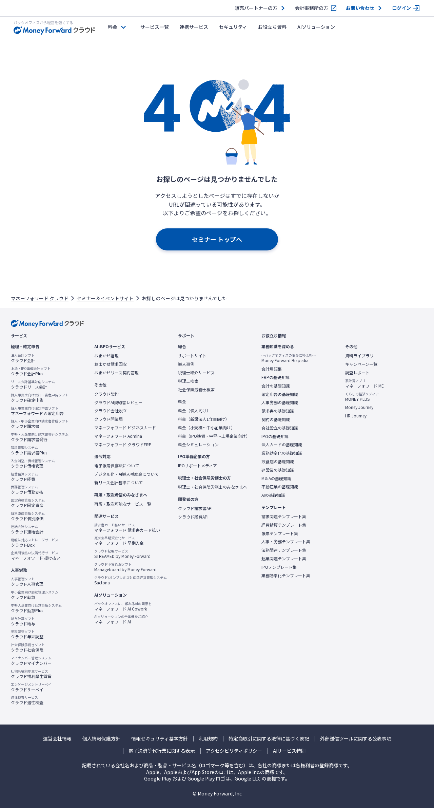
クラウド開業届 (108, 419)
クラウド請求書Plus (29, 450)
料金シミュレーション (198, 444)
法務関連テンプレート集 (283, 550)
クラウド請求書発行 (39, 437)
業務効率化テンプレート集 (285, 575)
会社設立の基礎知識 (279, 428)
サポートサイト (192, 355)
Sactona (130, 580)
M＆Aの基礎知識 (276, 478)
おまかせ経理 (106, 355)
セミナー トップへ (217, 239)
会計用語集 (271, 369)
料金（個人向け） (194, 410)
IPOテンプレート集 (279, 567)
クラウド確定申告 (39, 398)
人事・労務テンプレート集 (285, 541)
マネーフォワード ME (364, 383)
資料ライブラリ (359, 355)
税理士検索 (188, 381)
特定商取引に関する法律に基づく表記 (269, 738)
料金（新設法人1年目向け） (203, 419)
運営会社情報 (57, 738)
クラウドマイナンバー (31, 661)
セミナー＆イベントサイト (105, 298)
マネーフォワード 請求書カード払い (127, 528)
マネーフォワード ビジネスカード (125, 427)
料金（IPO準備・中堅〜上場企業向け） (214, 436)
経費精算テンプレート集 (283, 525)
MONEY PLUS (362, 397)
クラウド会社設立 (110, 410)
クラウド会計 (23, 358)
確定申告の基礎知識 (279, 394)
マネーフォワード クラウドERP (123, 444)
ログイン (401, 8)
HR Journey (356, 415)
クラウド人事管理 (27, 582)
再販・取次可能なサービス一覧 (122, 504)
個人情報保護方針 (101, 738)
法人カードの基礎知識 (281, 444)
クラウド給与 (23, 621)
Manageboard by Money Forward (125, 567)
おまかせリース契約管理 (116, 372)
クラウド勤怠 (34, 595)
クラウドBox (34, 543)
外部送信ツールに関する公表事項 (355, 738)
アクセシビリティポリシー (234, 751)
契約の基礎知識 (275, 419)
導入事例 (186, 364)
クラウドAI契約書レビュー (118, 402)
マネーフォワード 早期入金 (119, 540)
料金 (112, 26)
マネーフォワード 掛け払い (35, 555)
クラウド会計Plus (31, 371)
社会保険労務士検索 (196, 389)
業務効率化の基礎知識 (281, 453)
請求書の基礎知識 (277, 411)
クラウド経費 (24, 477)
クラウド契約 (106, 394)
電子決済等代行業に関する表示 (162, 751)
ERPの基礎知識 (275, 377)
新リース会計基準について (118, 482)
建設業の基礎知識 (277, 470)
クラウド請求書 (39, 424)
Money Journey (359, 407)
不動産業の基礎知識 (279, 486)
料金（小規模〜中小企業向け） (206, 427)
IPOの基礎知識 (275, 436)
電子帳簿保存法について (116, 465)
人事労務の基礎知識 (279, 402)
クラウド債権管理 (33, 463)
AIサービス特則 (289, 751)
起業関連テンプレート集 (283, 558)
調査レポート (357, 372)
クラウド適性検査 (27, 700)
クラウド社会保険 (28, 647)
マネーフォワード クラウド (39, 298)
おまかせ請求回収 (110, 364)
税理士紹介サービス (196, 372)
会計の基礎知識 (275, 386)
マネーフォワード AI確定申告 (37, 411)
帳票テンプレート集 (279, 533)
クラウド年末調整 (27, 634)
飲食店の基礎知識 (277, 461)
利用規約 (208, 738)
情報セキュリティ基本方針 (159, 738)
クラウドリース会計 (33, 384)
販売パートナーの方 (256, 8)
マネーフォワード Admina (118, 436)
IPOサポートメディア (197, 465)
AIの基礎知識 (273, 495)
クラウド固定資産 (28, 503)
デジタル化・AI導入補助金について (126, 474)
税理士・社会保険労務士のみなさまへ (212, 487)
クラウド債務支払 (27, 490)
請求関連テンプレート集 (283, 516)
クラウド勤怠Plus (36, 608)
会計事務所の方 (311, 8)
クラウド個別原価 (28, 516)
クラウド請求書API (195, 508)
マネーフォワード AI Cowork (123, 606)
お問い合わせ (360, 8)
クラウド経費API (193, 517)
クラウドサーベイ (31, 687)
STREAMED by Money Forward (122, 554)
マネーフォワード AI (121, 619)
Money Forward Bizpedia (288, 358)
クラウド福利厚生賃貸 (31, 674)
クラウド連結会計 (27, 529)
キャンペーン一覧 (361, 364)
